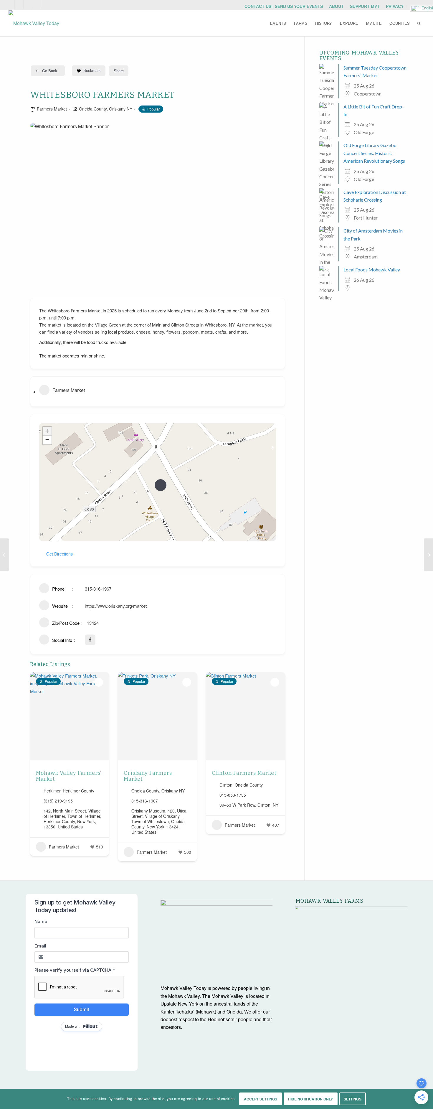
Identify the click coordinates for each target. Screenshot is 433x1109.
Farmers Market (52, 109)
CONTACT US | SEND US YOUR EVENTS (283, 6)
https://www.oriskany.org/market (116, 606)
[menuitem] (284, 6)
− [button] (47, 440)
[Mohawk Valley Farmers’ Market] (4, 554)
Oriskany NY (120, 109)
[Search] (419, 23)
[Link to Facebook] (36, 4)
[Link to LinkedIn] (45, 4)
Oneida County (93, 109)
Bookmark (92, 70)
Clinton (225, 785)
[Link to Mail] (10, 4)
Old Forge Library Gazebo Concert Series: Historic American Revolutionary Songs (374, 153)
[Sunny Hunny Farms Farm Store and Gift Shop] (428, 554)
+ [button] (47, 431)
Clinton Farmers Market (244, 773)
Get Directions (59, 554)
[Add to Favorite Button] (98, 682)
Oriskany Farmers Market (148, 776)
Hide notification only (310, 1099)
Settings (352, 1099)
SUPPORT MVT (365, 6)
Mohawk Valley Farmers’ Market (68, 776)
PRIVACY (395, 6)
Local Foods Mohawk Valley (371, 269)
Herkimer (52, 791)
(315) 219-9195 (58, 800)
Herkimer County (78, 791)
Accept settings (260, 1099)
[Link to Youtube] (19, 4)
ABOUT (336, 6)
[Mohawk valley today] (34, 23)
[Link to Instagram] (28, 4)
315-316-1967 (98, 589)
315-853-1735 (232, 794)
